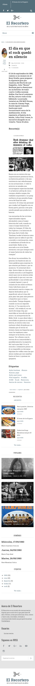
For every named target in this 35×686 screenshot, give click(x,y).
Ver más (17, 445)
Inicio (2, 42)
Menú (4, 33)
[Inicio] (18, 17)
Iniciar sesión (9, 633)
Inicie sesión (13, 389)
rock (17, 380)
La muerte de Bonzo (19, 135)
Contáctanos (5, 621)
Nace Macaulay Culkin (9, 562)
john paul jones (16, 375)
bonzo (25, 370)
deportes (7, 581)
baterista (25, 380)
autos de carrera (16, 382)
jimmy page (14, 373)
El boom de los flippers (20, 2)
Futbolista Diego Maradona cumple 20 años (24, 432)
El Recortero (17, 23)
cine (5, 578)
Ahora (5, 4)
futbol (6, 584)
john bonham (15, 370)
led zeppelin (15, 377)
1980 (11, 380)
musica (27, 382)
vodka (24, 377)
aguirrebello (20, 411)
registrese (20, 389)
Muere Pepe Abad (7, 554)
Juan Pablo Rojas (4, 61)
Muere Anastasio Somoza (10, 546)
